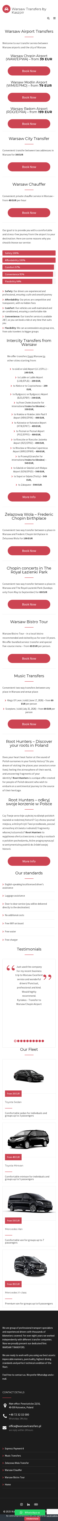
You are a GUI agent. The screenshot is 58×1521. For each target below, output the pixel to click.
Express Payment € (14, 1448)
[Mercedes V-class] (29, 1282)
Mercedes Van (14, 1229)
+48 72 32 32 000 (19, 1414)
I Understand (32, 1518)
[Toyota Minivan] (29, 1155)
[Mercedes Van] (29, 1219)
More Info (29, 497)
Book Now (29, 71)
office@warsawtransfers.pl (25, 1426)
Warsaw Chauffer (13, 1470)
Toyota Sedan (13, 1102)
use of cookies (52, 1516)
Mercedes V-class (15, 1292)
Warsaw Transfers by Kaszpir (29, 10)
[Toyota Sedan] (29, 1092)
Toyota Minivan (14, 1165)
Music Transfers (13, 1455)
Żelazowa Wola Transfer (17, 1462)
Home (8, 1484)
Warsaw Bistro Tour (15, 1477)
